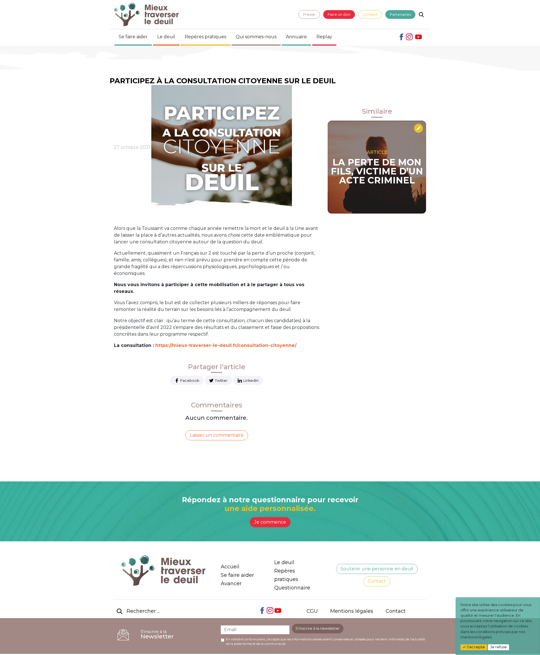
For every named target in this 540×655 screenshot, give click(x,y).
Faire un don (339, 14)
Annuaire (296, 36)
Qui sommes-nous (256, 36)
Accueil (230, 567)
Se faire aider (133, 36)
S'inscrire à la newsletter (318, 628)
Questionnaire (292, 588)
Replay (324, 36)
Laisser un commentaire (217, 435)
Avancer (231, 583)
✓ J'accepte (474, 647)
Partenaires (400, 14)
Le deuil (166, 36)
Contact (370, 14)
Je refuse (498, 647)
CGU (312, 611)
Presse (309, 14)
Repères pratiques (205, 36)
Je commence (270, 522)
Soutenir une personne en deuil (377, 568)
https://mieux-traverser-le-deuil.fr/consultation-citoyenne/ (225, 345)
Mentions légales (351, 611)
